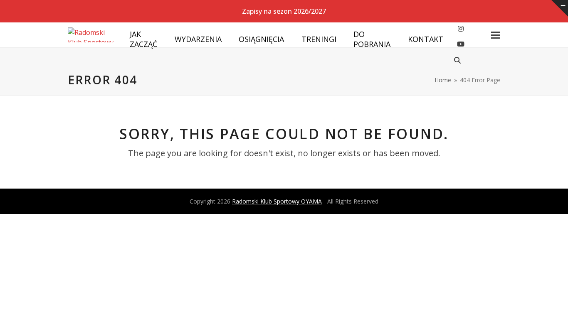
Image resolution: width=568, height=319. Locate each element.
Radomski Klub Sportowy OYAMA (277, 201)
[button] (495, 35)
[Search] (457, 60)
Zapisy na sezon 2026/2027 (284, 11)
